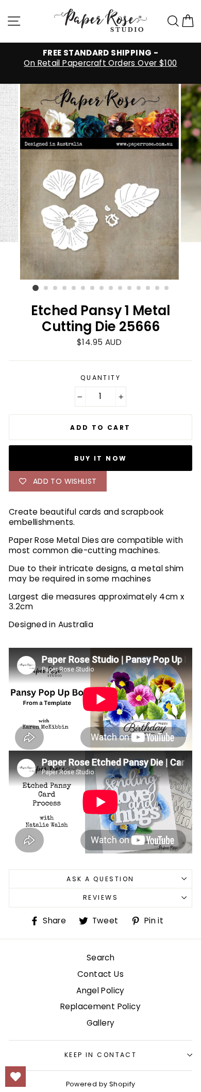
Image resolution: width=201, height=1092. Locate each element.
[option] (100, 58)
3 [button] (55, 288)
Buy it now (100, 458)
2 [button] (46, 288)
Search (100, 957)
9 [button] (111, 288)
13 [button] (148, 288)
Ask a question (100, 879)
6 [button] (83, 288)
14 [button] (157, 288)
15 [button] (167, 288)
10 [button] (120, 288)
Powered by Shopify (101, 1084)
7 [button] (92, 288)
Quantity (100, 378)
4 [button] (65, 288)
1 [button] (35, 288)
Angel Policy (100, 990)
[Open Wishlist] (15, 1076)
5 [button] (74, 288)
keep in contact (100, 1054)
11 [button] (129, 288)
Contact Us (100, 974)
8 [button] (102, 288)
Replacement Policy (100, 1006)
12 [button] (139, 288)
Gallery (101, 1022)
